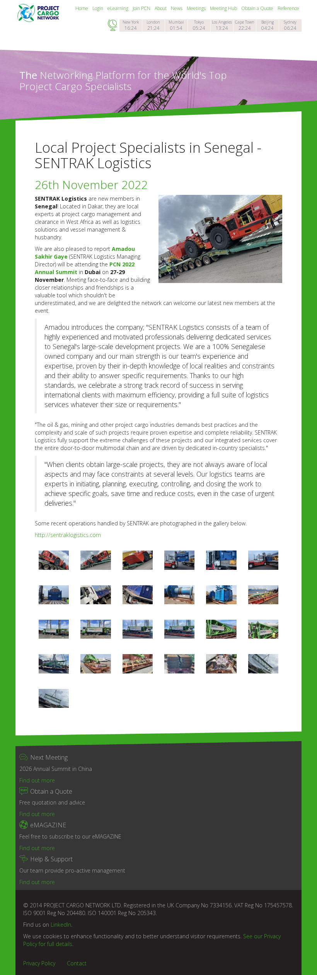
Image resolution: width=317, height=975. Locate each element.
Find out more (37, 780)
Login (98, 8)
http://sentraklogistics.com (68, 535)
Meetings (197, 8)
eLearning (118, 8)
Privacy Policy (39, 963)
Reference (288, 8)
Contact (77, 963)
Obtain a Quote (257, 8)
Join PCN (142, 8)
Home (82, 8)
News (177, 8)
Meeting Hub (224, 8)
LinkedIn (61, 924)
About (161, 8)
